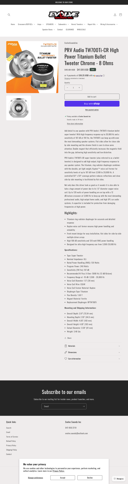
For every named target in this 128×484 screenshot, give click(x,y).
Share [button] (69, 338)
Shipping (67, 78)
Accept (62, 477)
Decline (90, 477)
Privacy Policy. (58, 470)
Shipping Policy (11, 449)
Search (8, 427)
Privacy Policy (11, 445)
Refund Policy (11, 441)
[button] (9, 14)
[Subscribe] (83, 406)
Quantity (67, 82)
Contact (9, 454)
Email (8, 432)
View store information (75, 123)
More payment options (92, 110)
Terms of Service (12, 436)
